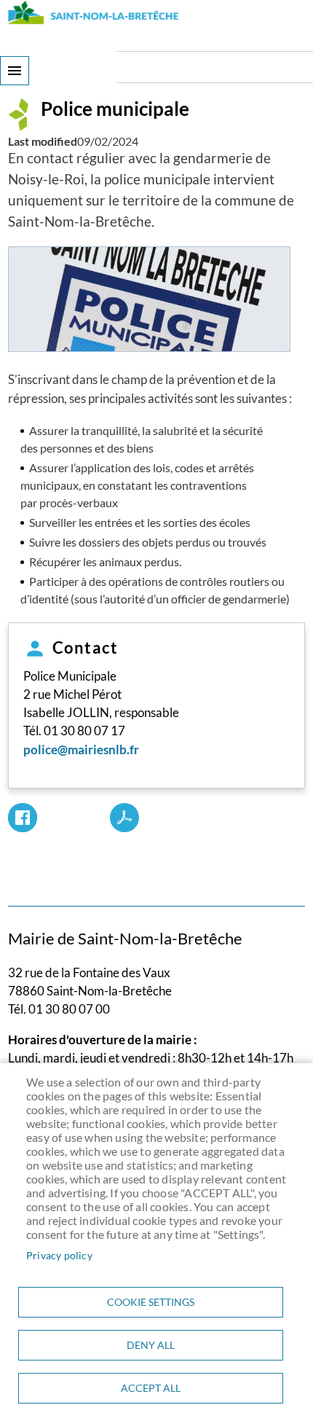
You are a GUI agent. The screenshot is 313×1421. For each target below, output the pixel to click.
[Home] (93, 12)
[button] (149, 300)
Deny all (151, 1345)
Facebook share (22, 817)
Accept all (151, 1388)
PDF (124, 817)
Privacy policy (59, 1255)
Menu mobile (14, 70)
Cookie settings (150, 1302)
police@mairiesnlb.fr (81, 749)
